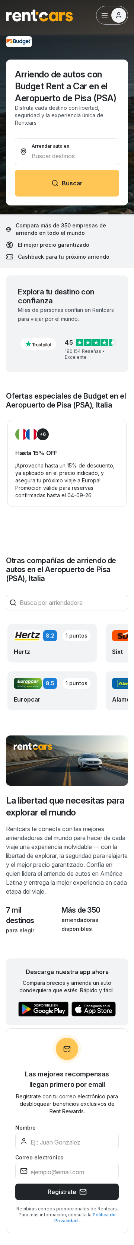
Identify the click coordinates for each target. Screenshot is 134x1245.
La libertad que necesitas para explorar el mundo (65, 806)
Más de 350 (80, 910)
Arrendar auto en (50, 146)
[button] (38, 344)
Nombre (25, 1127)
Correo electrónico (39, 1157)
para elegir (20, 930)
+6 (43, 434)
